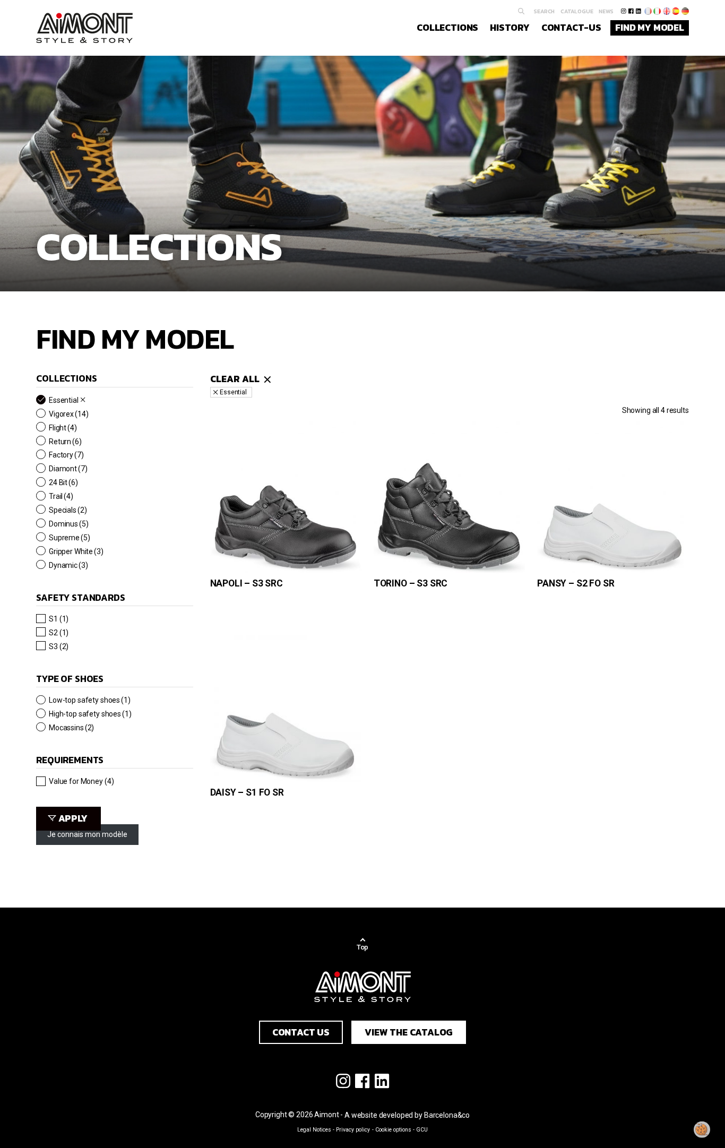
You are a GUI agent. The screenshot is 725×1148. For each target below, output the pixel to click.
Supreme (69, 537)
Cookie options (393, 1129)
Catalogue (576, 11)
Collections (447, 27)
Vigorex (68, 414)
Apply (73, 818)
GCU (422, 1129)
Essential (64, 400)
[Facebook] (630, 10)
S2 (58, 632)
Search (544, 11)
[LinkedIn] (638, 10)
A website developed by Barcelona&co (407, 1115)
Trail (61, 496)
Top (363, 947)
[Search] (521, 11)
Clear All (235, 379)
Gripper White (76, 551)
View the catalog (409, 1032)
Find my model (649, 27)
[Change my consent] (702, 1129)
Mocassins (71, 727)
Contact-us (571, 27)
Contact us (301, 1032)
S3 (58, 646)
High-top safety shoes (90, 714)
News (606, 11)
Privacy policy (353, 1129)
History (510, 27)
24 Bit (63, 482)
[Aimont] (84, 28)
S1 (58, 619)
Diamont (68, 468)
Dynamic (68, 565)
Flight (63, 427)
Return (65, 441)
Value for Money (81, 781)
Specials (68, 510)
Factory (66, 455)
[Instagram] (623, 10)
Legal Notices (314, 1129)
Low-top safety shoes (90, 700)
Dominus (69, 524)
